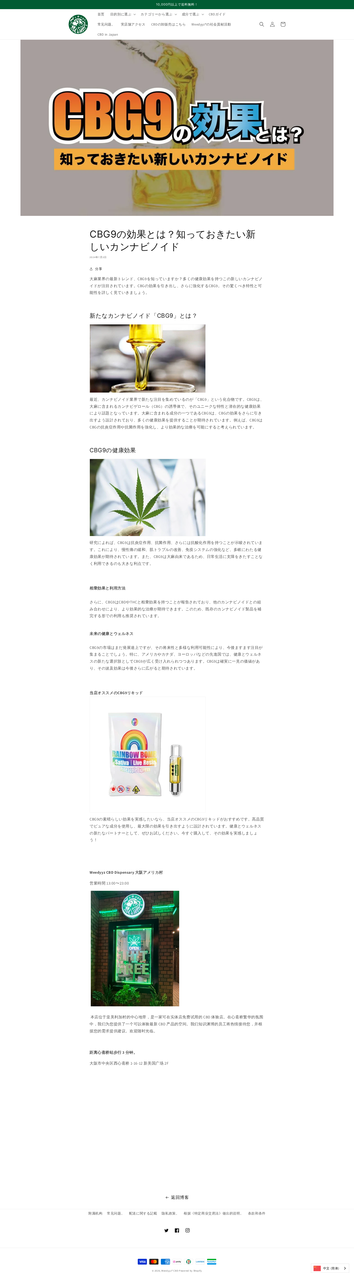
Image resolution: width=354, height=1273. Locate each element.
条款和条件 (257, 1213)
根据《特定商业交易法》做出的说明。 (213, 1213)
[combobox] (330, 1268)
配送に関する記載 (143, 1213)
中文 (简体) (331, 1268)
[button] (122, 14)
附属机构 (95, 1213)
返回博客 (180, 1197)
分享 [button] (98, 269)
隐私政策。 (170, 1213)
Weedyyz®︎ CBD (169, 1270)
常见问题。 (116, 1213)
